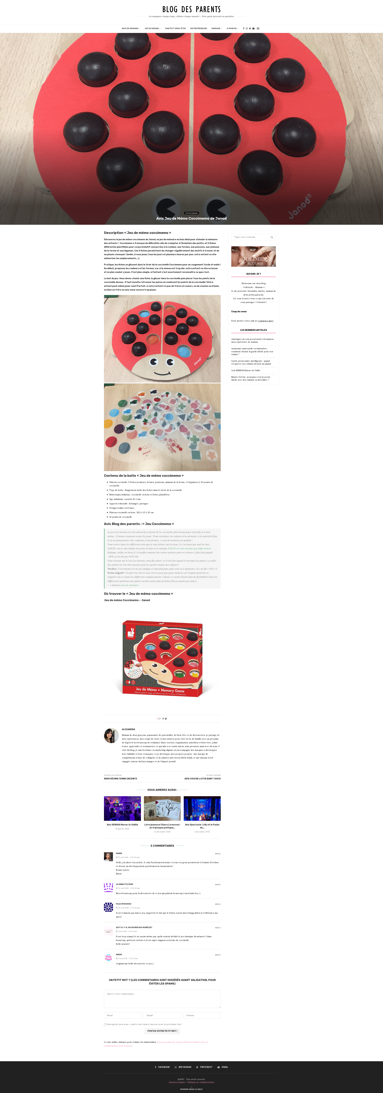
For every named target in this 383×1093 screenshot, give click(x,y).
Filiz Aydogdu (123, 904)
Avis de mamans (130, 28)
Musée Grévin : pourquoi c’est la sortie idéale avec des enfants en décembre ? (250, 378)
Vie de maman (152, 28)
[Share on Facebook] (163, 718)
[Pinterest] (250, 28)
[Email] (253, 28)
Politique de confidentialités (200, 1082)
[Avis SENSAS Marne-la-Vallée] (122, 808)
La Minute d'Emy (124, 884)
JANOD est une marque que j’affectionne (189, 548)
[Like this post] (160, 718)
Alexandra (128, 729)
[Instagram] (247, 28)
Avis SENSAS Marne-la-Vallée (122, 824)
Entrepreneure (198, 28)
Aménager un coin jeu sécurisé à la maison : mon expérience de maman (252, 340)
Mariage (216, 28)
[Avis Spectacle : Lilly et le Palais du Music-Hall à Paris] (202, 808)
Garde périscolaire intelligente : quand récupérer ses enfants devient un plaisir (251, 362)
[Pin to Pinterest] (166, 718)
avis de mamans (129, 585)
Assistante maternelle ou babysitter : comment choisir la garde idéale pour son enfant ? (252, 351)
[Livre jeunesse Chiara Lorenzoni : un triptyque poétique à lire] (162, 808)
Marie (119, 853)
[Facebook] (243, 28)
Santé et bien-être (175, 28)
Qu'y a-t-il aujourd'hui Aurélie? (134, 927)
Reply (218, 854)
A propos (232, 28)
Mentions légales (177, 1082)
